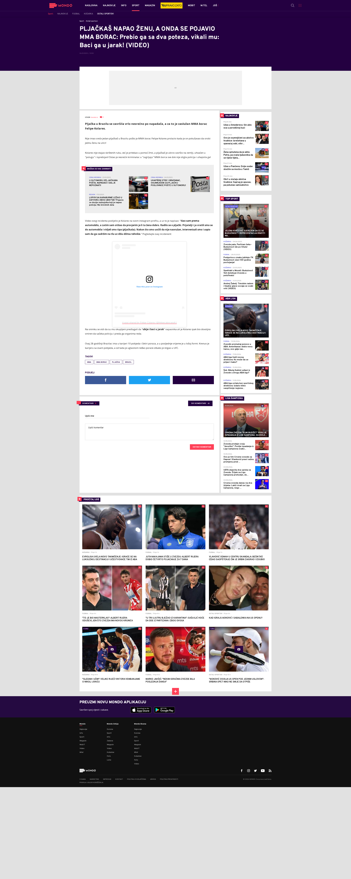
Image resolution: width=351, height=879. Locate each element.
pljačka (116, 362)
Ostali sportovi (92, 21)
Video (82, 748)
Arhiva (153, 779)
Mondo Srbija (112, 724)
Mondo (82, 724)
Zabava (110, 741)
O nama (83, 779)
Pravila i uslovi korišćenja (91, 782)
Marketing (94, 779)
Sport (82, 21)
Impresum (107, 779)
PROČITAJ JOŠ (91, 499)
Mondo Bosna (140, 724)
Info (81, 733)
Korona (110, 729)
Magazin (83, 741)
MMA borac (101, 362)
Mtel (81, 752)
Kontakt (119, 779)
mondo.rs (94, 117)
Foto (109, 756)
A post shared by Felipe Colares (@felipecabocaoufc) (149, 322)
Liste (109, 760)
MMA (89, 362)
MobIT (82, 744)
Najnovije (83, 729)
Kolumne (110, 752)
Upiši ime (89, 416)
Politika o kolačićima (136, 779)
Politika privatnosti (169, 779)
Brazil (128, 362)
